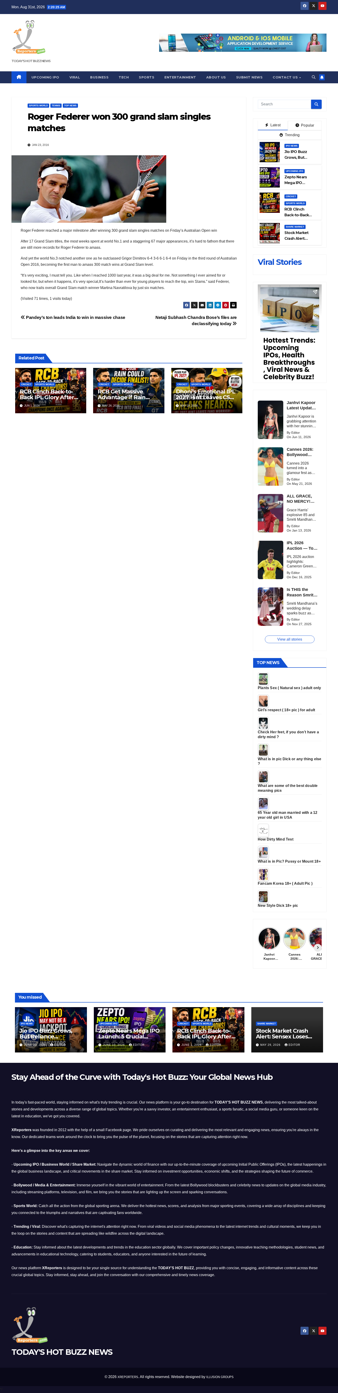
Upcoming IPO (45, 77)
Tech (124, 77)
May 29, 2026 (270, 1044)
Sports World (38, 105)
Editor (60, 1044)
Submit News (249, 77)
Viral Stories (279, 262)
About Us (216, 77)
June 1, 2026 (192, 1044)
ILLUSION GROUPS (220, 1377)
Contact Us (286, 77)
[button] (313, 77)
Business (99, 77)
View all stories (289, 639)
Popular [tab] (307, 125)
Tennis (56, 105)
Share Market (295, 226)
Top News (70, 105)
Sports (146, 77)
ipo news (292, 146)
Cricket (26, 384)
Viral (74, 77)
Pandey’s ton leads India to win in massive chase (75, 317)
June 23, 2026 (35, 1044)
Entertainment (180, 77)
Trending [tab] (292, 135)
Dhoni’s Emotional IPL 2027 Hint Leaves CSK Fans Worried (205, 397)
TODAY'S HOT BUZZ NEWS (30, 61)
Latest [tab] (275, 125)
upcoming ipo (294, 171)
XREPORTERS (127, 1377)
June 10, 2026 (114, 1044)
